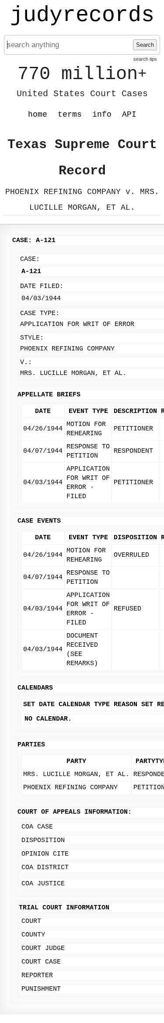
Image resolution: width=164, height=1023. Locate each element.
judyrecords (82, 15)
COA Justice (43, 884)
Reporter (37, 975)
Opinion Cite (45, 854)
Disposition (43, 840)
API (129, 114)
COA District (45, 867)
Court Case (41, 962)
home (37, 114)
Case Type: (39, 313)
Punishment (41, 989)
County (33, 935)
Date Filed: (41, 286)
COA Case (37, 827)
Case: (30, 259)
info (102, 114)
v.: (26, 362)
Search (145, 45)
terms (70, 114)
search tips (145, 59)
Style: (32, 338)
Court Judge (43, 948)
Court (31, 921)
